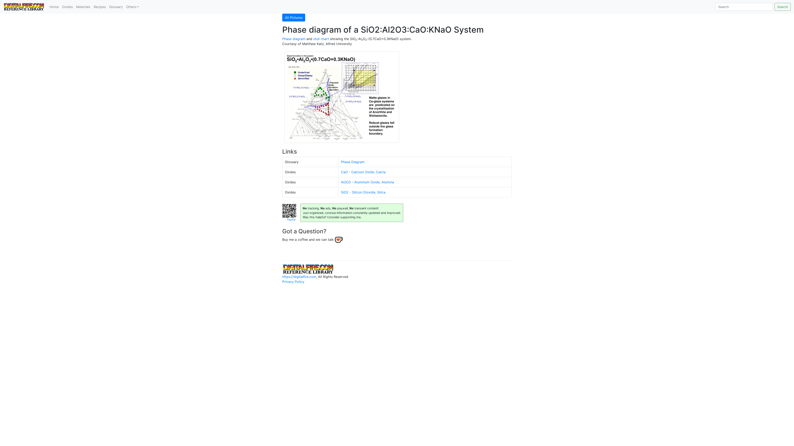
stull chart (321, 39)
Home (54, 7)
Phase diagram (293, 39)
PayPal (291, 219)
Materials (83, 7)
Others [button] (131, 7)
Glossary (116, 7)
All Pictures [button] (294, 17)
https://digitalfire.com (299, 277)
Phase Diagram (353, 162)
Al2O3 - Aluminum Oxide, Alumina (367, 182)
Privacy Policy (293, 282)
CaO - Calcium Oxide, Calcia (363, 172)
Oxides (67, 7)
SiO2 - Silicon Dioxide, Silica (363, 192)
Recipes (100, 7)
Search (782, 7)
